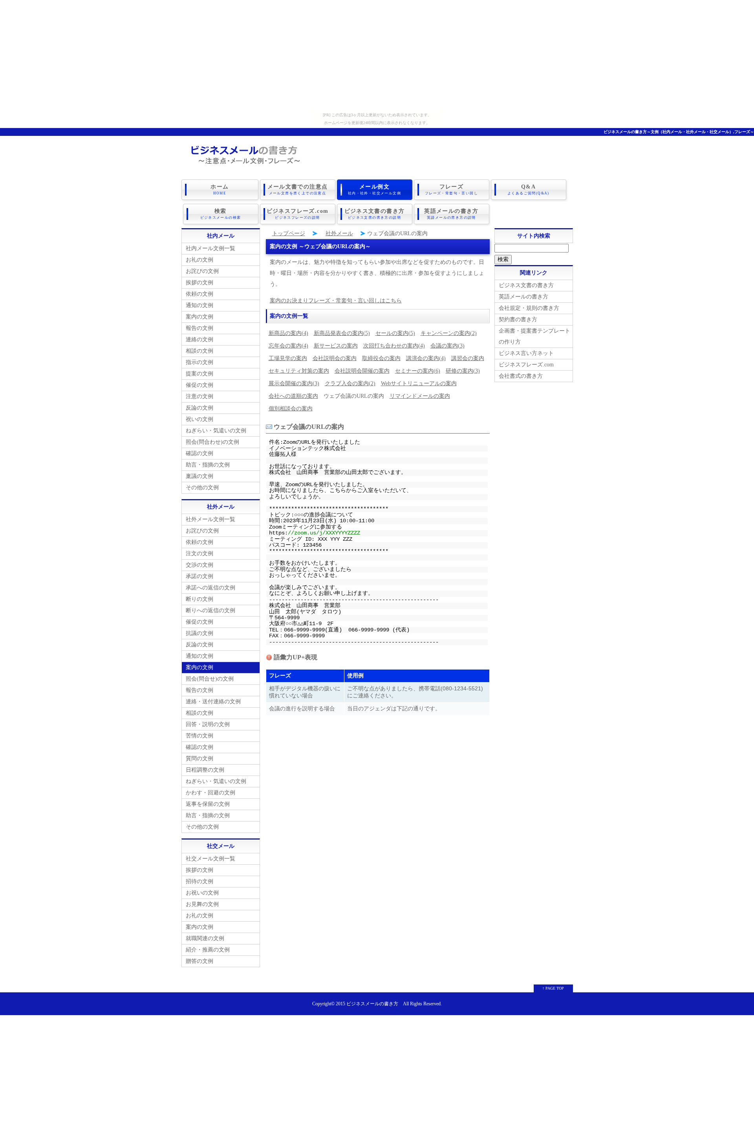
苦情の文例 (199, 736)
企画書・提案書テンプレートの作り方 (534, 336)
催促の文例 (199, 385)
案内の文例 (199, 317)
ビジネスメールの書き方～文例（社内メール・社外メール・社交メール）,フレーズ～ (679, 132)
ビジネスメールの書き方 (372, 1003)
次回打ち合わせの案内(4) (394, 346)
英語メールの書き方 (451, 214)
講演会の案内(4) (426, 358)
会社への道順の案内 (293, 396)
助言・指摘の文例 (208, 465)
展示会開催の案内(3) (294, 383)
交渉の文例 (199, 565)
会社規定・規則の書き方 (529, 308)
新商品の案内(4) (288, 333)
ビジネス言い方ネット (526, 353)
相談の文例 (199, 351)
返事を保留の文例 (208, 804)
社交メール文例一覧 (210, 859)
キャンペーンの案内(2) (449, 333)
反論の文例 (199, 408)
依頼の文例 (199, 294)
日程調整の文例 (205, 770)
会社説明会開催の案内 (362, 371)
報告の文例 (199, 328)
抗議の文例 (199, 633)
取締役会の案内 (381, 358)
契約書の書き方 (518, 319)
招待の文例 (199, 881)
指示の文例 (199, 362)
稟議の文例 (199, 476)
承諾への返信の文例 (210, 588)
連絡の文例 (199, 339)
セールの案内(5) (395, 333)
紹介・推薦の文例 (208, 950)
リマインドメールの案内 (420, 396)
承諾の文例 (199, 576)
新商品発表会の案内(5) (342, 333)
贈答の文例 (199, 961)
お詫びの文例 (202, 271)
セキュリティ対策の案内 (299, 371)
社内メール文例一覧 (210, 248)
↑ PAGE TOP (553, 988)
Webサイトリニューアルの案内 (419, 383)
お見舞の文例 (202, 904)
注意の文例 (199, 396)
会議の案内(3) (447, 346)
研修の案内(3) (463, 371)
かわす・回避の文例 (210, 793)
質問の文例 (199, 758)
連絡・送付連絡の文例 (213, 701)
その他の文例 (202, 487)
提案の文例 (199, 374)
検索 (220, 214)
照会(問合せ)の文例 (210, 679)
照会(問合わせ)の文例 (212, 442)
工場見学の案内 (288, 358)
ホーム (219, 189)
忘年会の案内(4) (288, 346)
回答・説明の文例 (208, 724)
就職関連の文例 (205, 938)
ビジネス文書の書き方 (374, 214)
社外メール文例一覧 (210, 519)
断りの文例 (199, 599)
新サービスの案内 (336, 346)
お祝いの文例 (202, 893)
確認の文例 (199, 453)
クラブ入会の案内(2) (350, 383)
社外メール (339, 233)
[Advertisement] (377, 55)
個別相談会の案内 (291, 409)
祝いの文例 (199, 419)
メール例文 (374, 189)
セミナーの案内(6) (417, 371)
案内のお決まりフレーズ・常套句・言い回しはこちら (336, 301)
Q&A (528, 189)
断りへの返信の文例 (210, 610)
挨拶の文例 (199, 282)
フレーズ (451, 189)
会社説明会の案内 (335, 358)
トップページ (288, 233)
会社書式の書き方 (521, 376)
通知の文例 (199, 305)
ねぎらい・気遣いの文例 (216, 431)
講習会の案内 (467, 358)
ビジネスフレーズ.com (298, 214)
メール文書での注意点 (297, 189)
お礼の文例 (199, 260)
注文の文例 (199, 553)
